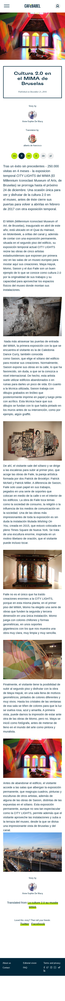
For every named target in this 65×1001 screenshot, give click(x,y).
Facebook (38, 924)
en (28, 155)
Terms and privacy (52, 963)
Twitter (24, 924)
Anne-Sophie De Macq (32, 121)
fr (21, 155)
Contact (6, 967)
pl (51, 155)
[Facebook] (44, 967)
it (36, 155)
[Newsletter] (59, 967)
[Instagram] (51, 967)
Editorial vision (29, 963)
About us (7, 963)
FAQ (25, 967)
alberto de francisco (32, 145)
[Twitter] (47, 967)
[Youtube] (55, 967)
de (43, 155)
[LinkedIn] (44, 971)
